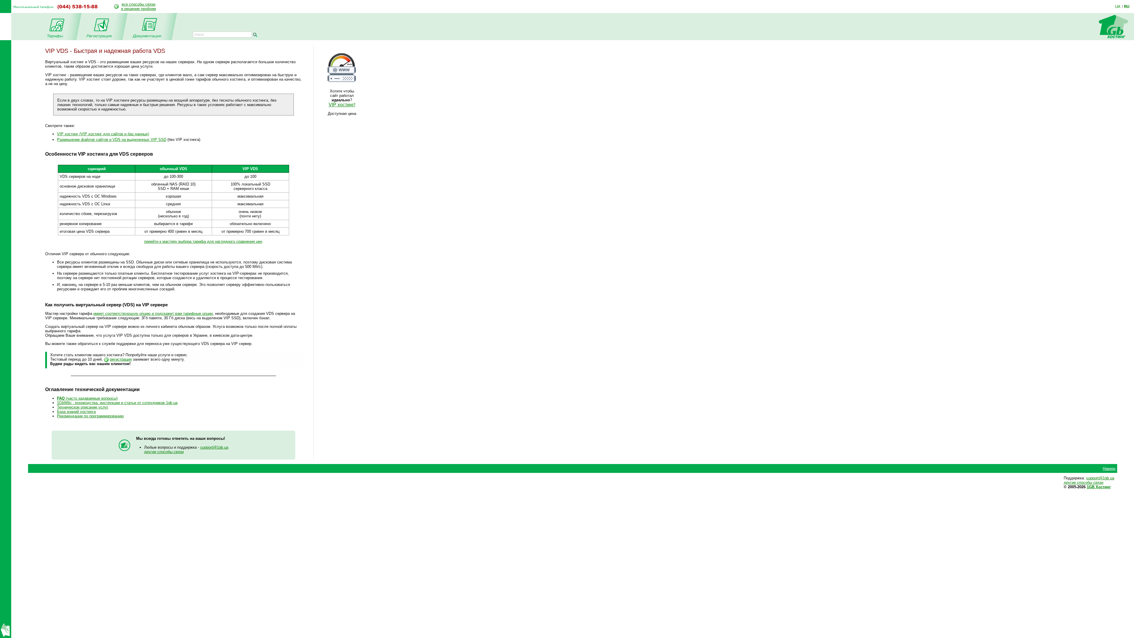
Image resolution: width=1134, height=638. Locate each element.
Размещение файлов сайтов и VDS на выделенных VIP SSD (111, 139)
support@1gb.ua (214, 447)
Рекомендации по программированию (90, 416)
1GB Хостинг (1099, 487)
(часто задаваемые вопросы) (87, 398)
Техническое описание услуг (82, 407)
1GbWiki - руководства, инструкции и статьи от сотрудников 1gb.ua (117, 403)
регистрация (121, 359)
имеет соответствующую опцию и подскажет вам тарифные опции (153, 313)
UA (1117, 6)
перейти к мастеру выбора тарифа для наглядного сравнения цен (203, 241)
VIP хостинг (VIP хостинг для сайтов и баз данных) (103, 134)
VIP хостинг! (342, 104)
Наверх (1109, 468)
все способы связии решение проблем (138, 6)
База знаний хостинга (76, 411)
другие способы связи (164, 452)
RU (1126, 6)
